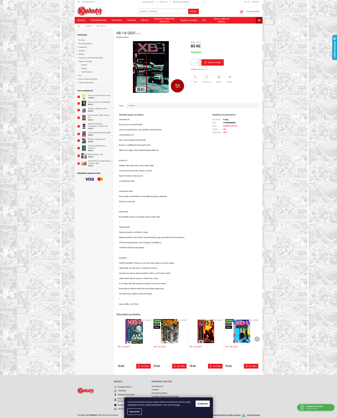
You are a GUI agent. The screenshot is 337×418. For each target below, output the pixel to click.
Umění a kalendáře (86, 82)
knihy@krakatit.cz (125, 387)
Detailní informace (198, 69)
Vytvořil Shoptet (253, 415)
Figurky (84, 65)
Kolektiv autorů (230, 126)
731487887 (122, 390)
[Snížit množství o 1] (200, 63)
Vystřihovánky (86, 72)
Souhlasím (203, 403)
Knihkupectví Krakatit (126, 394)
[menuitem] (81, 20)
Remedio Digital (219, 415)
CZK (245, 2)
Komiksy (82, 50)
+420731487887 (124, 409)
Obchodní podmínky (181, 2)
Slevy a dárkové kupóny (88, 79)
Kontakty (164, 2)
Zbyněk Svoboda (233, 415)
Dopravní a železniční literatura (91, 57)
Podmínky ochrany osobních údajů (164, 396)
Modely (84, 68)
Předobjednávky (85, 43)
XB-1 (225, 132)
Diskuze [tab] (132, 105)
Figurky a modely (85, 61)
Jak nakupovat (148, 2)
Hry (80, 75)
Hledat (193, 11)
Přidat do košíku (214, 62)
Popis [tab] (121, 105)
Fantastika (83, 47)
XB (224, 129)
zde (178, 404)
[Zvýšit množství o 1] (200, 60)
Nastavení (134, 411)
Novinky (82, 40)
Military (81, 54)
